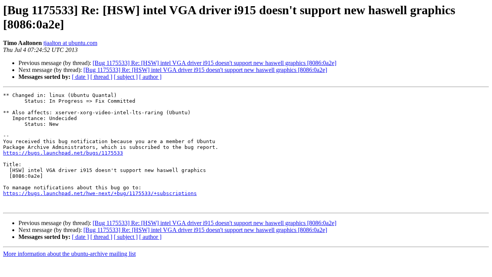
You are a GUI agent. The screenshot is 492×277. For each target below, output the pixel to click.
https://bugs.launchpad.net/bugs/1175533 (63, 153)
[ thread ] (101, 76)
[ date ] (80, 76)
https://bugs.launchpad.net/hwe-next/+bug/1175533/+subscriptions (100, 193)
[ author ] (150, 76)
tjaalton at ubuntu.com (70, 43)
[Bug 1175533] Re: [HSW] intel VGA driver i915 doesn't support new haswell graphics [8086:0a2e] (214, 63)
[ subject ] (126, 76)
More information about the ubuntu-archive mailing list (69, 253)
